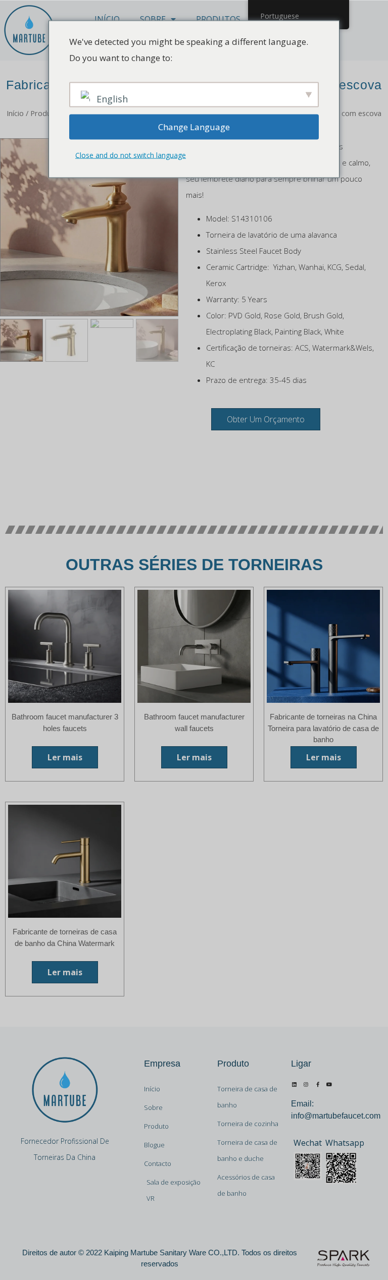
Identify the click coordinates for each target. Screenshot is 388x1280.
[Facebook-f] (317, 1084)
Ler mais (64, 757)
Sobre (153, 19)
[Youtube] (329, 1084)
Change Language (194, 126)
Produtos (218, 19)
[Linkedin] (294, 1084)
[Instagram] (306, 1084)
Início (107, 19)
